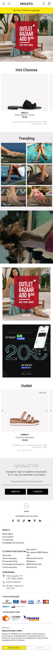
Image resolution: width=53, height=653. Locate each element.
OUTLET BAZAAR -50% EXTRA (26, 10)
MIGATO (24, 113)
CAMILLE (25, 434)
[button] (7, 627)
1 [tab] (26, 60)
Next (50, 37)
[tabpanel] (26, 38)
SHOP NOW (37, 10)
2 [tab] (28, 60)
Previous (2, 37)
